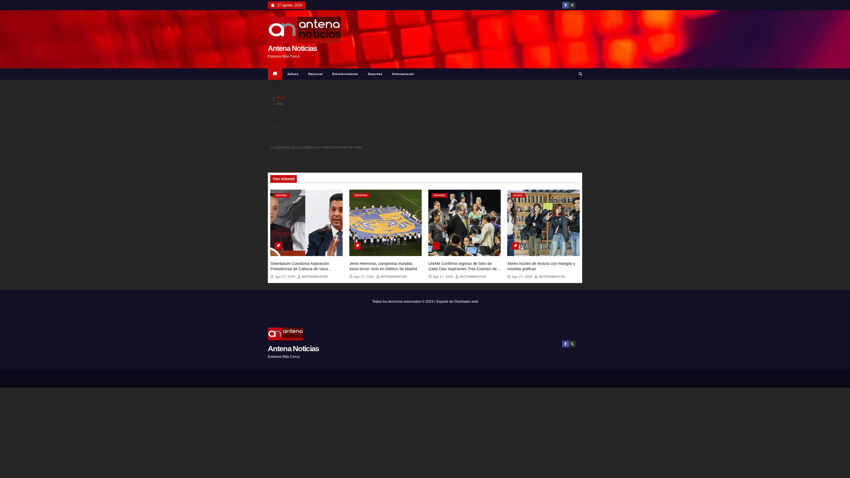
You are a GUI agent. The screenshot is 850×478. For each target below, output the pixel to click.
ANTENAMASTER (314, 276)
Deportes (375, 74)
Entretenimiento (345, 74)
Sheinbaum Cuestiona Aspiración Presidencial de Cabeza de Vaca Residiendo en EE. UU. (299, 268)
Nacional (315, 74)
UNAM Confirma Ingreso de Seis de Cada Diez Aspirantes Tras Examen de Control (462, 268)
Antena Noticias (292, 48)
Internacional (403, 74)
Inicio (281, 97)
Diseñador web (466, 301)
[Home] (275, 74)
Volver (284, 160)
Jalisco (293, 74)
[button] (580, 74)
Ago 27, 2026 (285, 276)
